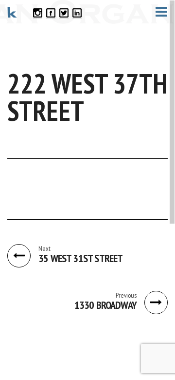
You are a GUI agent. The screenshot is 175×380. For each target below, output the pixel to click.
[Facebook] (50, 12)
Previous (126, 295)
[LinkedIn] (77, 12)
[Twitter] (64, 12)
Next (44, 248)
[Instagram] (37, 12)
